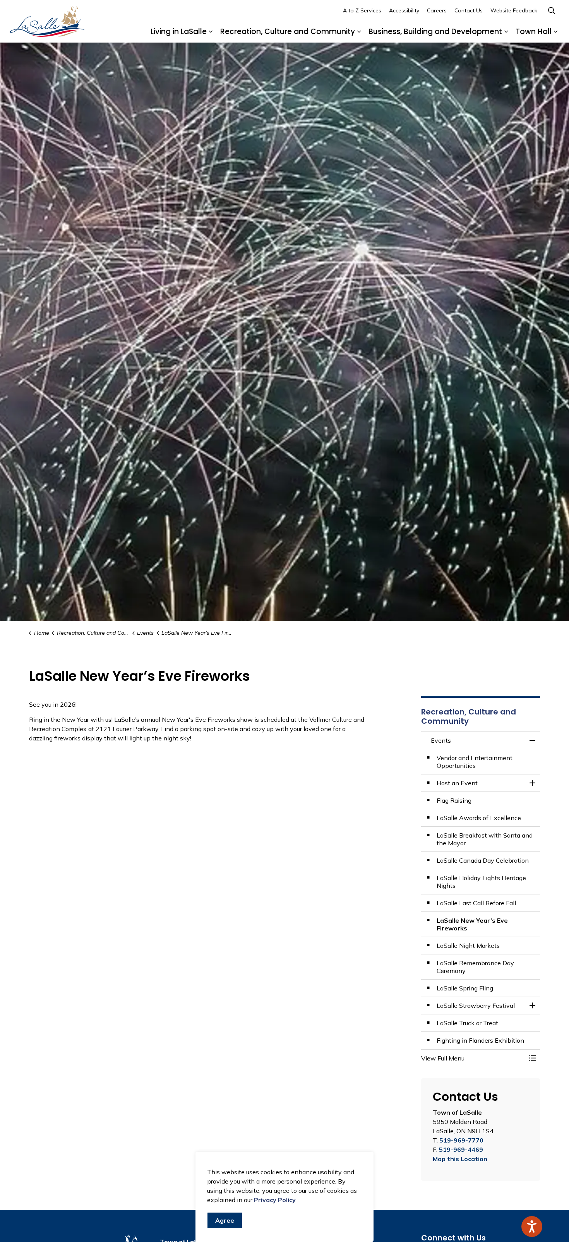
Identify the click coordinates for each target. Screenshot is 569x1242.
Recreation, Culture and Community (287, 31)
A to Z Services (362, 10)
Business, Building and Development (435, 31)
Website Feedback (513, 10)
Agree (224, 1220)
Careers (437, 10)
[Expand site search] (551, 10)
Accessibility (404, 10)
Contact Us (468, 10)
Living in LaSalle (179, 31)
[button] (473, 1058)
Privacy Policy (275, 1200)
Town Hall (534, 31)
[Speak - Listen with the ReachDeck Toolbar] (531, 1226)
